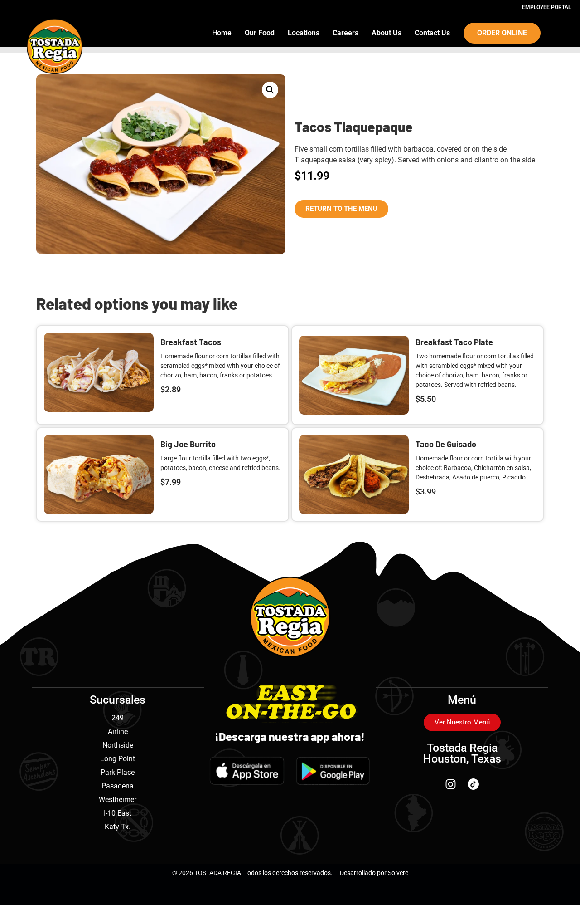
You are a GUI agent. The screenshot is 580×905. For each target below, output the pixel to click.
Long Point (117, 758)
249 (117, 718)
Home (222, 33)
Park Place (118, 772)
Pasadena (118, 786)
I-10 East (117, 813)
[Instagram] (451, 784)
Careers (345, 33)
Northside (117, 745)
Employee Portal (546, 7)
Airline (118, 731)
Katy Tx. (117, 826)
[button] (270, 90)
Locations (303, 33)
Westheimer (117, 799)
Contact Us (432, 33)
